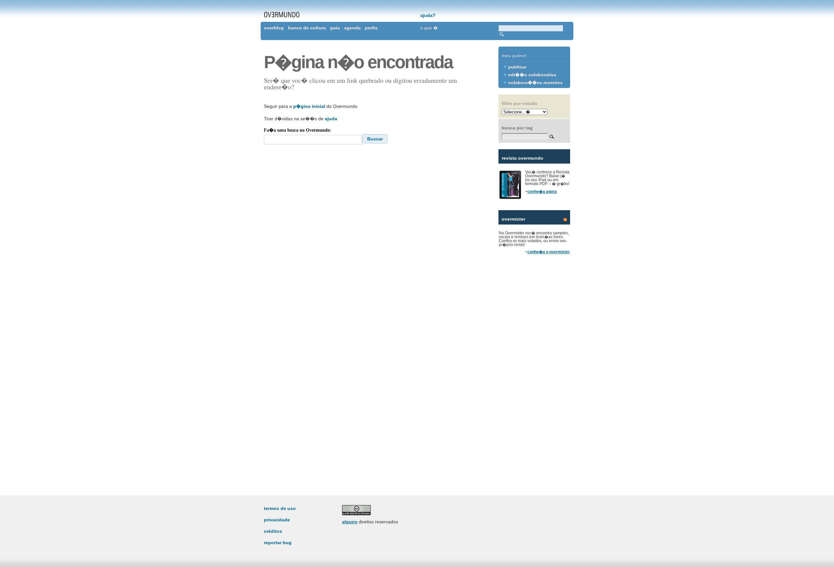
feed (565, 219)
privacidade (277, 519)
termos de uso (280, 508)
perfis (371, 27)
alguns (349, 521)
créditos (273, 531)
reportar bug (278, 542)
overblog (274, 27)
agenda (352, 27)
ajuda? (428, 15)
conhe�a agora (542, 191)
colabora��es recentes (535, 82)
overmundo (282, 14)
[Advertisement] (534, 371)
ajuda (331, 118)
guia (335, 27)
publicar (517, 66)
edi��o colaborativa (532, 74)
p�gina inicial (309, 106)
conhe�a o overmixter (548, 252)
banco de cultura (307, 27)
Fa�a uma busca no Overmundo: (297, 130)
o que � (429, 27)
